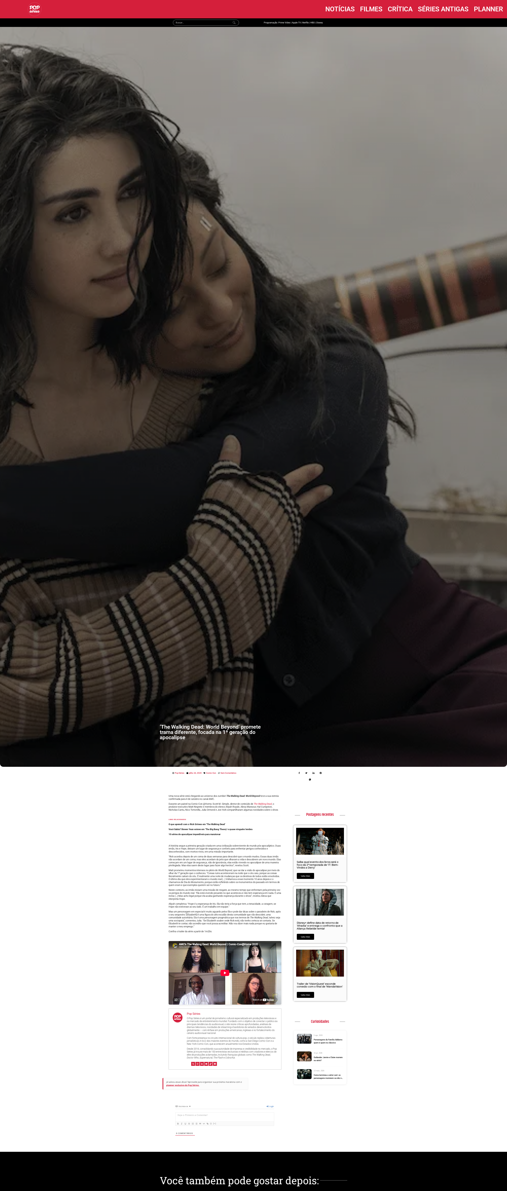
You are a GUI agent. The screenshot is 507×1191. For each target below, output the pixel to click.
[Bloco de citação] (200, 1123)
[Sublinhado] (185, 1123)
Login (271, 1106)
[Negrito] (178, 1123)
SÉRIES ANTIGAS (443, 9)
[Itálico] (182, 1123)
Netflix (305, 22)
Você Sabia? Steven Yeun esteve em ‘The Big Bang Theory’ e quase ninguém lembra (210, 829)
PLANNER (488, 9)
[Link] (207, 1123)
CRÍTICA (400, 9)
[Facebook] (215, 1064)
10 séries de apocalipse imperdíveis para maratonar (195, 834)
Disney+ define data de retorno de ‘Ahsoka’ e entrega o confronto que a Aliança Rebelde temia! (319, 925)
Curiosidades (320, 1022)
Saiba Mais (305, 876)
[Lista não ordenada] (196, 1123)
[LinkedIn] (202, 1064)
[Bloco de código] (204, 1123)
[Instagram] (197, 1064)
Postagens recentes (320, 815)
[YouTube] (206, 1064)
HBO (312, 22)
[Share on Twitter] (306, 772)
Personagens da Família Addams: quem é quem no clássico (328, 1041)
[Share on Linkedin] (313, 772)
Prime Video (284, 22)
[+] (214, 1123)
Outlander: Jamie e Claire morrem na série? (328, 1059)
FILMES (371, 9)
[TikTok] (211, 1064)
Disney (319, 22)
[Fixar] (189, 1123)
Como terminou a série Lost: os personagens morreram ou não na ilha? (328, 1077)
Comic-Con (211, 773)
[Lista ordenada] (193, 1123)
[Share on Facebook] (299, 772)
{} (211, 1123)
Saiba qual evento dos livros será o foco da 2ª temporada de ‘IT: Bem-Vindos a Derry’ (317, 865)
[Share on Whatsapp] (310, 779)
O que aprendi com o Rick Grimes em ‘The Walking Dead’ (197, 824)
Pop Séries (193, 1013)
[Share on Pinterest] (320, 772)
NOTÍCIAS (340, 9)
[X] (193, 1064)
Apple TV (296, 22)
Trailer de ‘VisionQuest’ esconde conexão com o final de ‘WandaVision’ (320, 985)
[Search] (234, 22)
